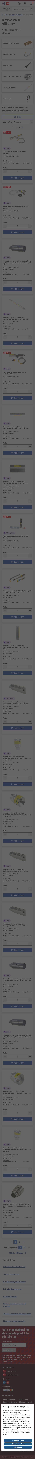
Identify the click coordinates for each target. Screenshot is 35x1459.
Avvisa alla (18, 1447)
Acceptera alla (18, 1441)
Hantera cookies (18, 1444)
